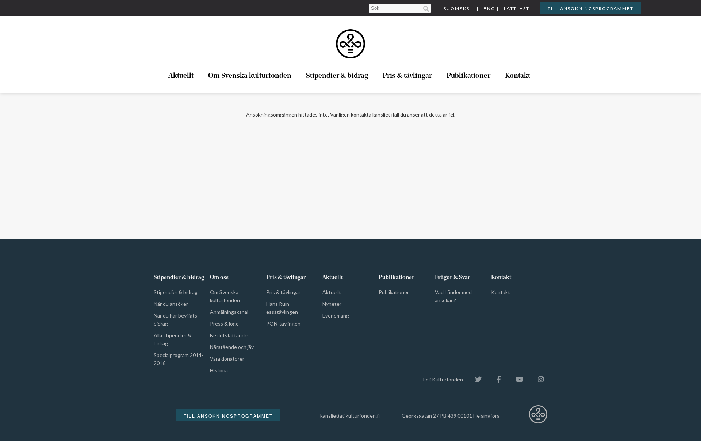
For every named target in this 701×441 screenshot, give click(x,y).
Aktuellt (181, 76)
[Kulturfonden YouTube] (516, 379)
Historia (219, 370)
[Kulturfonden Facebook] (495, 379)
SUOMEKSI (457, 8)
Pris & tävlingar (407, 76)
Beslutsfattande (229, 335)
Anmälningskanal (229, 312)
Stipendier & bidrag (337, 76)
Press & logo (224, 323)
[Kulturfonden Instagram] (537, 379)
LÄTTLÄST (516, 8)
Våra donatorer (227, 359)
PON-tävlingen (283, 323)
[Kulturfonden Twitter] (475, 379)
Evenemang (335, 315)
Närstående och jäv (232, 347)
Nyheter (331, 304)
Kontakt (517, 76)
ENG (489, 8)
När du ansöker (171, 304)
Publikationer (468, 76)
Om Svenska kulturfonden (249, 76)
